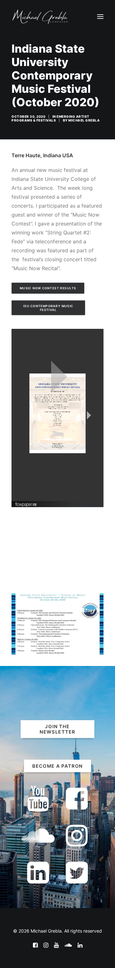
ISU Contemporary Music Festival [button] (48, 308)
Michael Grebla (84, 120)
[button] (100, 16)
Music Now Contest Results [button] (48, 288)
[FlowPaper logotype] (26, 505)
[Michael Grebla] (40, 17)
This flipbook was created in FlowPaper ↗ (68, 504)
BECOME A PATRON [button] (57, 766)
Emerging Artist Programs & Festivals (50, 118)
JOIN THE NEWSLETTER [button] (57, 729)
